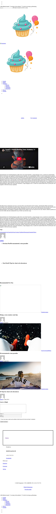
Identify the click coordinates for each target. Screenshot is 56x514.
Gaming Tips (18, 232)
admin (22, 118)
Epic (12, 232)
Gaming (46, 312)
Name (1, 413)
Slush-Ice (7, 502)
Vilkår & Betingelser (28, 487)
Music (22, 232)
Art (0, 232)
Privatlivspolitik (28, 489)
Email (1, 415)
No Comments (34, 118)
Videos (34, 232)
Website (1, 416)
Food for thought (30, 110)
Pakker (4, 498)
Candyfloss (7, 503)
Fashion (23, 110)
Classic (9, 232)
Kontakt (4, 507)
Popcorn (7, 501)
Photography (26, 232)
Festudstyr (5, 500)
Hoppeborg (7, 505)
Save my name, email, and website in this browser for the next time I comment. (18, 419)
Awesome (3, 232)
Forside (4, 497)
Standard (31, 232)
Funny (14, 232)
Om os (4, 506)
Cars (7, 232)
